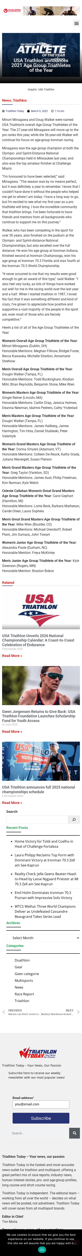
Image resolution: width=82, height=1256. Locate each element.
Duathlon (22, 960)
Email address (23, 1097)
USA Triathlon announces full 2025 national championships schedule (38, 789)
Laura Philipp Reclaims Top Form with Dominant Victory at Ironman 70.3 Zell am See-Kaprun (45, 860)
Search (12, 811)
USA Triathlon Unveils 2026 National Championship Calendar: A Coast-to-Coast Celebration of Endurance (38, 640)
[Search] (74, 819)
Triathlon (20, 100)
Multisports (24, 980)
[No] (75, 1242)
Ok (42, 1249)
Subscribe (41, 1118)
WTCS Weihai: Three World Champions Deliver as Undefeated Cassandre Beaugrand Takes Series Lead (45, 911)
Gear (18, 967)
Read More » (12, 656)
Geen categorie (27, 973)
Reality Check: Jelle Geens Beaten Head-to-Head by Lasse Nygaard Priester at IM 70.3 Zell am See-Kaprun (46, 879)
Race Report (24, 994)
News (6, 100)
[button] (76, 23)
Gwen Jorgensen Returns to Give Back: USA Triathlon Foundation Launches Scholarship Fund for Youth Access (38, 716)
